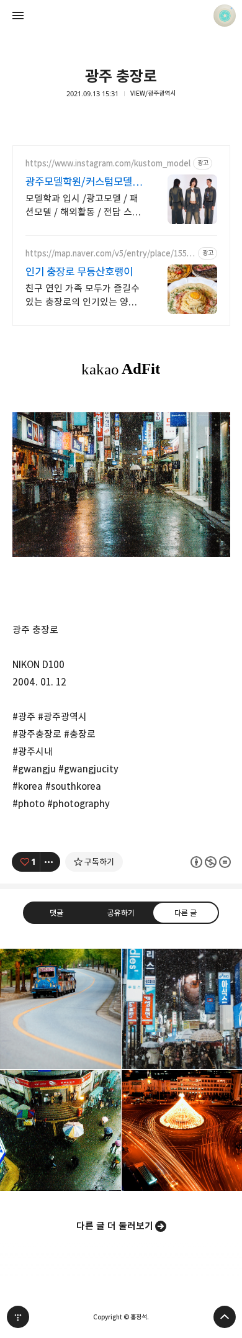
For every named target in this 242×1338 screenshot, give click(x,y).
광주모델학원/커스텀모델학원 (83, 182)
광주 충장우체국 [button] (60, 1130)
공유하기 (121, 912)
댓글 (56, 912)
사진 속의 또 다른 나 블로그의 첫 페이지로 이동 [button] (121, 15)
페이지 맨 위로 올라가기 (225, 1317)
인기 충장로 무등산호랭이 (79, 272)
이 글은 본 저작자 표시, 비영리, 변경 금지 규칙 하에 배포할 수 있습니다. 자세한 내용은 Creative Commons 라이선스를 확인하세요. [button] (210, 861)
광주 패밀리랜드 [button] (60, 1009)
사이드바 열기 (18, 15)
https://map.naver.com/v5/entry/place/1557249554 (108, 253)
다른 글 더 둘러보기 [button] (114, 1226)
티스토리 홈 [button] (18, 1317)
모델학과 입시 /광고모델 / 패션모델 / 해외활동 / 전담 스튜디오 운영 (83, 205)
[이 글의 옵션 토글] (50, 862)
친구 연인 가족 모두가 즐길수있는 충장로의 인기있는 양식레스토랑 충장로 (82, 296)
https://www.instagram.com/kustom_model (107, 163)
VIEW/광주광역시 (153, 93)
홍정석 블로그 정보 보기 (225, 15)
